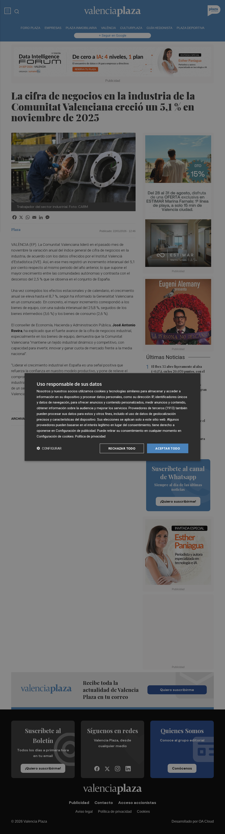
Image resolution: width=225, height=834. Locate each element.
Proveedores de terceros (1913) (152, 408)
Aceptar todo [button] (167, 448)
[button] (49, 448)
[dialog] (112, 417)
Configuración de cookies (55, 436)
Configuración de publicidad (76, 431)
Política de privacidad (90, 436)
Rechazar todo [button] (121, 448)
